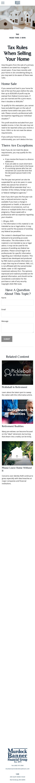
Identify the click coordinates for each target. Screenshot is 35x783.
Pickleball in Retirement (14, 387)
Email (3, 309)
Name (3, 298)
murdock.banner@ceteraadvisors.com (17, 769)
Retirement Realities (13, 426)
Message (4, 321)
